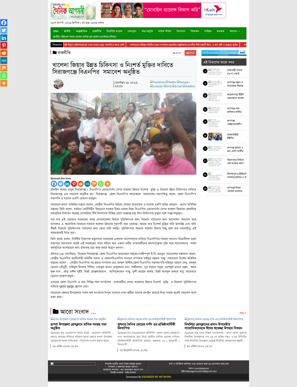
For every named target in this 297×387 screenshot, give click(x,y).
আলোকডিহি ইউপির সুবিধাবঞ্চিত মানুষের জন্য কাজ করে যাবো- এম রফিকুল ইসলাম (235, 136)
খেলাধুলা (132, 31)
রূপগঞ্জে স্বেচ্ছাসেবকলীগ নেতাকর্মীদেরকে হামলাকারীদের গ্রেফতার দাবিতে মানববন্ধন (235, 122)
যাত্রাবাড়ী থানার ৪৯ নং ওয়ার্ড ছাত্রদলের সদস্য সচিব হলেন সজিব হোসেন (235, 71)
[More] (107, 184)
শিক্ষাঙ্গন (195, 31)
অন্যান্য (234, 31)
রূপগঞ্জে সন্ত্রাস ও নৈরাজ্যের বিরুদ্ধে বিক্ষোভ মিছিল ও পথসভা (235, 83)
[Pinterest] (74, 184)
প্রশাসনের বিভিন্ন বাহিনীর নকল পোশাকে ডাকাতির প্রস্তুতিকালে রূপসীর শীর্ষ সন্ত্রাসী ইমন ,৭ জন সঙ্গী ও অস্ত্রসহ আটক (173, 44)
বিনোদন (181, 31)
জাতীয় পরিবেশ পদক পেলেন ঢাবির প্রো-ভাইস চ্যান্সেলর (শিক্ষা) (84, 36)
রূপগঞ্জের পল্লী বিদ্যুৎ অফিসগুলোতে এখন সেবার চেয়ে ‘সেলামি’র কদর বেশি (78, 44)
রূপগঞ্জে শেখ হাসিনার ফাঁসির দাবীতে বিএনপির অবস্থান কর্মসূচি (235, 109)
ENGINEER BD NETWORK (156, 376)
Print (191, 52)
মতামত (220, 31)
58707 (178, 52)
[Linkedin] (67, 184)
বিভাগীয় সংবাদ (114, 31)
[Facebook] (54, 184)
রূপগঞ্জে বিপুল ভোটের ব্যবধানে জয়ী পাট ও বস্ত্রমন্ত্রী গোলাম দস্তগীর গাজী (234, 189)
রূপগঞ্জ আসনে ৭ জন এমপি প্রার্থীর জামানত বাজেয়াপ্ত (235, 149)
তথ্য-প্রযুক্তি (147, 31)
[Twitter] (61, 184)
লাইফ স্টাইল (164, 31)
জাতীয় (67, 31)
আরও (242, 312)
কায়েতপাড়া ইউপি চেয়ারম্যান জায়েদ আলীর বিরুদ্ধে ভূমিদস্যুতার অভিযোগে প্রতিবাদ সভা (235, 95)
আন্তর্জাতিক (81, 31)
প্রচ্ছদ (56, 31)
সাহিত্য (208, 31)
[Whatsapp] (101, 184)
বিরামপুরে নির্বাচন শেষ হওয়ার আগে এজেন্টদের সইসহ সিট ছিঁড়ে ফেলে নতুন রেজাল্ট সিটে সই (235, 161)
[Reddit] (81, 184)
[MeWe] (87, 184)
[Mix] (94, 184)
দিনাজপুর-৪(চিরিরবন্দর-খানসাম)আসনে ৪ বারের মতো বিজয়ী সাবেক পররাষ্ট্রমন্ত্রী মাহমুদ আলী (238, 175)
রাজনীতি (96, 31)
